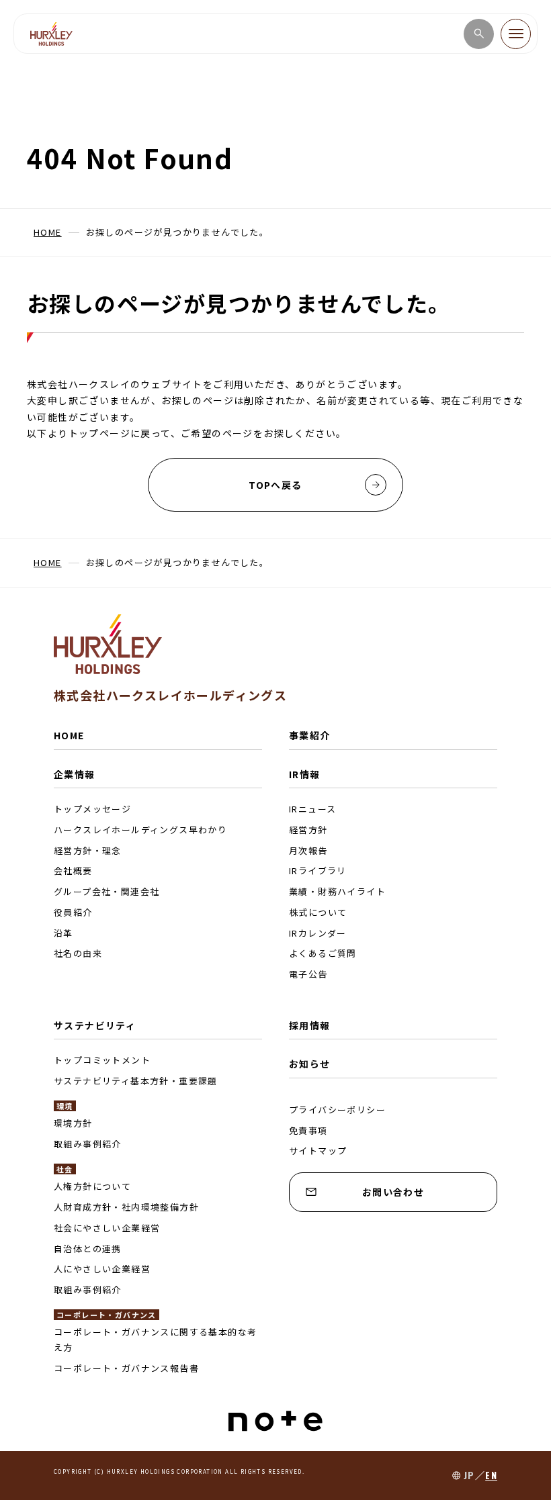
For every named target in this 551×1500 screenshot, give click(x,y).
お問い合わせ (393, 1192)
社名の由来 (78, 953)
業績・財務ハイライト (337, 891)
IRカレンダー (318, 933)
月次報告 (308, 850)
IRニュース (312, 808)
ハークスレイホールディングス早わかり (140, 829)
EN (491, 1475)
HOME (69, 735)
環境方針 (73, 1123)
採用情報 (310, 1025)
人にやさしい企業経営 (102, 1268)
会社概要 (73, 870)
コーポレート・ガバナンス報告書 (126, 1368)
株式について (318, 912)
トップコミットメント (102, 1059)
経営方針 (308, 829)
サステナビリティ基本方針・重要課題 (136, 1080)
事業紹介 (310, 735)
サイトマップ (318, 1150)
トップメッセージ (92, 808)
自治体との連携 (88, 1248)
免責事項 (308, 1130)
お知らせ (310, 1063)
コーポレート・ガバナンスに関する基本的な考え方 (155, 1339)
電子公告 (308, 974)
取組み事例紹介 (88, 1143)
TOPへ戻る (275, 484)
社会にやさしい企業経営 (107, 1227)
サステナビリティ (95, 1025)
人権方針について (92, 1186)
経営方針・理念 (88, 850)
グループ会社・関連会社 (106, 891)
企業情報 (74, 774)
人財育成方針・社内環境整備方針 (126, 1207)
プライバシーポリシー (337, 1109)
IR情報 (305, 774)
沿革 (63, 933)
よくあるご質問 (323, 953)
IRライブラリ (318, 870)
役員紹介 (73, 912)
